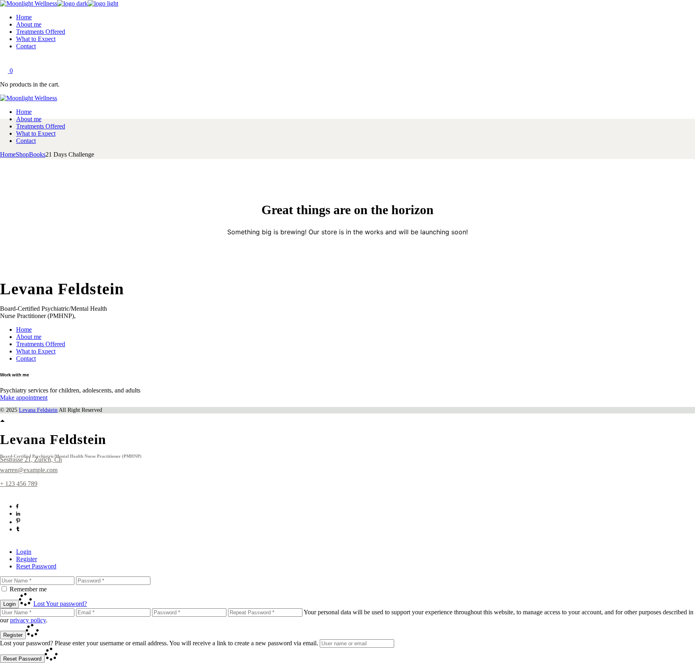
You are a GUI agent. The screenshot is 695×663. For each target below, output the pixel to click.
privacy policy (28, 620)
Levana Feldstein (38, 410)
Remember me (28, 589)
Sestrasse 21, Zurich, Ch (31, 459)
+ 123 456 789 (18, 483)
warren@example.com (29, 470)
